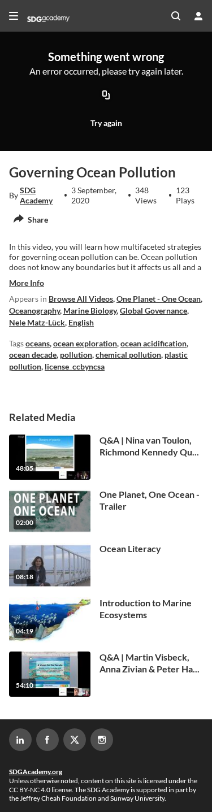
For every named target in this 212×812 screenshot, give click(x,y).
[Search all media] (176, 16)
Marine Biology (89, 310)
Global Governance (153, 310)
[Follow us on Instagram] (101, 739)
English (81, 322)
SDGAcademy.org (35, 771)
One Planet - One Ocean (158, 298)
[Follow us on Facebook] (47, 739)
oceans (37, 343)
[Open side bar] (14, 16)
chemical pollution (128, 354)
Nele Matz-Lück (37, 322)
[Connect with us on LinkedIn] (20, 739)
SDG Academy (36, 195)
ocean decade (33, 354)
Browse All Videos (81, 298)
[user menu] (198, 16)
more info (26, 283)
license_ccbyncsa (75, 366)
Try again (106, 123)
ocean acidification (153, 343)
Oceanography (34, 310)
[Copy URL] (106, 95)
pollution (76, 354)
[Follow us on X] (74, 739)
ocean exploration (85, 343)
